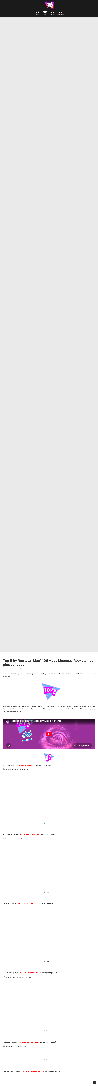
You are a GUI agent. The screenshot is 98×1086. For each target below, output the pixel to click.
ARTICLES (44, 669)
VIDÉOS (20, 669)
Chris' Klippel (56, 669)
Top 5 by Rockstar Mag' (31, 669)
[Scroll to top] (94, 1082)
